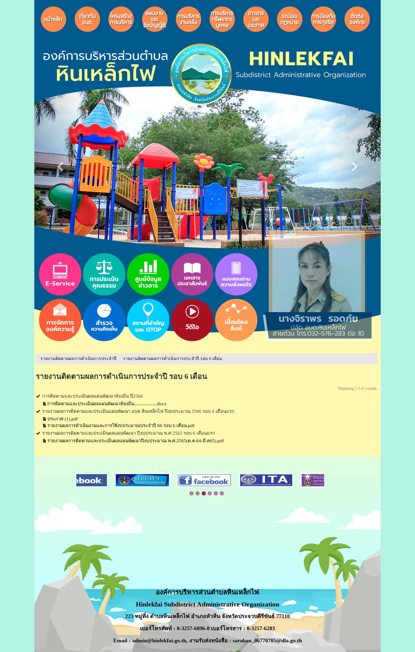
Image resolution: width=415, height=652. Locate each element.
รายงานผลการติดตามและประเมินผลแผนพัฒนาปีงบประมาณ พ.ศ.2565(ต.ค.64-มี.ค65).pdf (135, 440)
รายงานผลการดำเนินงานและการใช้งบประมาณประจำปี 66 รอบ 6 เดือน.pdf (120, 425)
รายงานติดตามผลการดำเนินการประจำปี (78, 358)
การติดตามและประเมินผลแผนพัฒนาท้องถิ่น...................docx (106, 403)
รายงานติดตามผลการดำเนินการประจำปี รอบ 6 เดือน (172, 358)
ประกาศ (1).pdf (62, 418)
